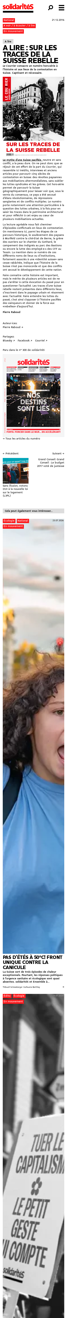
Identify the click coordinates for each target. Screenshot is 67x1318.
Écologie (9, 520)
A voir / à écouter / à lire (19, 25)
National (9, 20)
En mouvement (13, 31)
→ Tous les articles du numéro (21, 438)
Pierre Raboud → (13, 327)
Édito (7, 996)
